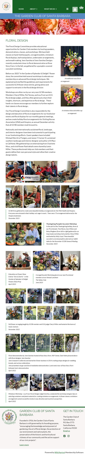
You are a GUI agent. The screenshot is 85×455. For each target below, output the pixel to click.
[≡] (67, 9)
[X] (64, 436)
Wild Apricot (60, 452)
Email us (66, 431)
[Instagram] (68, 436)
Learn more (24, 445)
